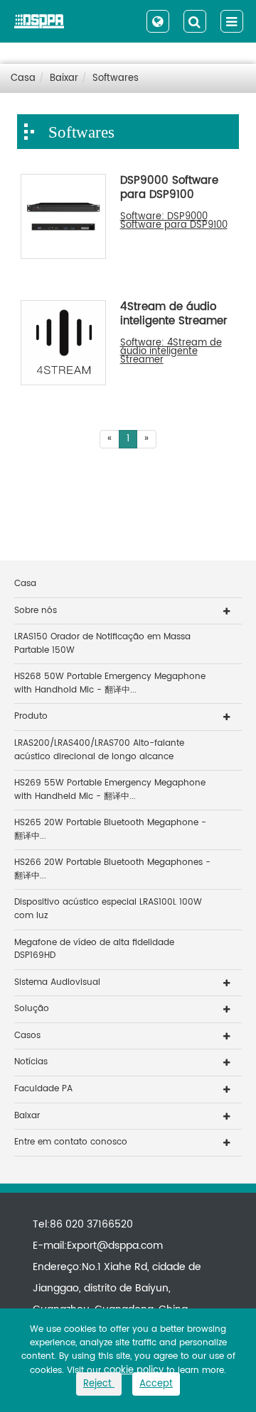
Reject (98, 1384)
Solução (31, 1008)
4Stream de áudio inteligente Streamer (174, 315)
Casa (23, 78)
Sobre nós (35, 610)
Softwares (115, 78)
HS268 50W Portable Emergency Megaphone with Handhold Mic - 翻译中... (110, 683)
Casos (27, 1035)
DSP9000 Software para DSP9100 (169, 189)
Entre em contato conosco (70, 1142)
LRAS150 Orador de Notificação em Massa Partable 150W (102, 643)
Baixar (64, 78)
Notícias (31, 1062)
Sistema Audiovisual (57, 982)
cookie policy (134, 1370)
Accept (156, 1384)
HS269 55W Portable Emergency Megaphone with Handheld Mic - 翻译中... (110, 789)
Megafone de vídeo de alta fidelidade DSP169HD (94, 949)
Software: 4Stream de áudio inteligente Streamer (171, 352)
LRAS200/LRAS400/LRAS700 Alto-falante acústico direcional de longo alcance (99, 750)
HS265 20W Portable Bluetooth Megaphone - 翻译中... (110, 829)
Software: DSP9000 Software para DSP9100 (174, 221)
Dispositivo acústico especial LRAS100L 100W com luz (108, 908)
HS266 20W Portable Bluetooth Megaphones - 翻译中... (112, 869)
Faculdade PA (43, 1089)
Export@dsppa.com (115, 1245)
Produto (31, 716)
